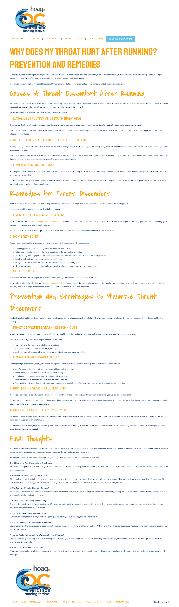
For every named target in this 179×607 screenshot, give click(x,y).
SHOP (92, 39)
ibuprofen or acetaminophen (50, 222)
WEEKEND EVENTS (74, 39)
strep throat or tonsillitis (55, 283)
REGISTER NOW (122, 602)
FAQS (101, 39)
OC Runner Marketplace (72, 602)
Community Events (95, 602)
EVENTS (15, 39)
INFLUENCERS (53, 602)
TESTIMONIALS (36, 602)
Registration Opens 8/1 (120, 39)
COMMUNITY (52, 39)
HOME (14, 602)
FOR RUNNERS (33, 39)
